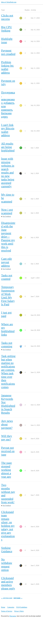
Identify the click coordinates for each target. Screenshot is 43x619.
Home (3, 607)
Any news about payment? (7, 424)
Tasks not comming (6, 344)
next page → (18, 598)
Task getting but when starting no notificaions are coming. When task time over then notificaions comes (8, 371)
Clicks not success (7, 17)
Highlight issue (6, 40)
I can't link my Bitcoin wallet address (7, 130)
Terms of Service (6, 611)
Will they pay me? (6, 437)
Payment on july (8, 82)
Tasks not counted (6, 277)
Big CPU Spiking (6, 28)
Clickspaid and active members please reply (8, 583)
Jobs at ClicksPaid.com (8, 2)
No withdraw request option (6, 564)
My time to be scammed (7, 198)
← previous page (6, 598)
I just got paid (6, 314)
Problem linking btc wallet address (7, 67)
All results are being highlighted (8, 147)
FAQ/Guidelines (21, 607)
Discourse (12, 616)
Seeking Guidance (6, 549)
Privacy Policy (19, 611)
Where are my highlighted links (8, 329)
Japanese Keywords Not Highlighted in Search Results (8, 404)
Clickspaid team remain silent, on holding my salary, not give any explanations (8, 525)
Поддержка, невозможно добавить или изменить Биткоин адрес (8, 104)
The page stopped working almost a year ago (6, 469)
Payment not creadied (8, 52)
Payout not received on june (8, 451)
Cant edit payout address (6, 262)
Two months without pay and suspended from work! (8, 493)
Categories (10, 607)
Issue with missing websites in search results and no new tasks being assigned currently (7, 172)
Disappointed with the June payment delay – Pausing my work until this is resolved (8, 236)
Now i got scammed (7, 211)
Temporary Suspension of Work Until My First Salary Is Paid (8, 295)
